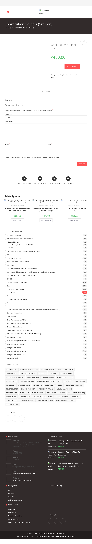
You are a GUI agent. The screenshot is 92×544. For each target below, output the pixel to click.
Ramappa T (24, 393)
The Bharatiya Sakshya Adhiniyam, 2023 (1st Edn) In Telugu (17, 209)
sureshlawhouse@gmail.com (23, 473)
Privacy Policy (13, 519)
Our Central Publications (71, 75)
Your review (9, 121)
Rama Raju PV (37, 393)
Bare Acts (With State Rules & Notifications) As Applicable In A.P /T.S (31, 272)
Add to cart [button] (18, 220)
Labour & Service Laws (15, 313)
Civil (61, 75)
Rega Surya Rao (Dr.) (76, 393)
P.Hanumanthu (12, 389)
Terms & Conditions (15, 516)
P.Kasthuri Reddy (28, 389)
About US (29, 533)
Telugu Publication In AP (15, 344)
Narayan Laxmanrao (74, 385)
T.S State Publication (14, 337)
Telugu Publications (14, 348)
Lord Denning (79, 381)
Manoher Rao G (24, 385)
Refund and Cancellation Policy (19, 522)
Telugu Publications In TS (16, 355)
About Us (11, 509)
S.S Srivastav (25, 397)
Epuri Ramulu (66, 373)
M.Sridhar (10, 385)
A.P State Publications (14, 235)
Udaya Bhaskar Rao (45, 401)
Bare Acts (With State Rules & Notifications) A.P (23, 269)
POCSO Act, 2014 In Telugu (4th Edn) (74, 209)
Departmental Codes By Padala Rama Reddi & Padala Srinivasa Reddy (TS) (34, 310)
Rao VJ (62, 393)
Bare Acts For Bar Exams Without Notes (21, 276)
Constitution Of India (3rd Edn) (24, 28)
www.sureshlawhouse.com (22, 480)
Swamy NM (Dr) (27, 401)
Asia (55, 77)
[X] (43, 3)
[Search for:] (85, 12)
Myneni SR (37, 385)
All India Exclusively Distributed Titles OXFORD (23, 251)
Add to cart (72, 66)
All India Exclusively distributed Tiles (20, 239)
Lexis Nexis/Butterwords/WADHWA (21, 245)
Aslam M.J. (69, 369)
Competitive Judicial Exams (17, 299)
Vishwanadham (12, 405)
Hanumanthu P (33, 377)
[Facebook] (45, 3)
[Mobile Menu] (83, 12)
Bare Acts (10, 265)
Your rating (9, 114)
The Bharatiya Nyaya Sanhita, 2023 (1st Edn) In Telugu (46, 209)
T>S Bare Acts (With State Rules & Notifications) (23, 341)
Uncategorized (12, 358)
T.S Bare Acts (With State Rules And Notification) (24, 334)
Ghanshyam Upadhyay (15, 377)
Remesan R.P (11, 397)
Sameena (37, 397)
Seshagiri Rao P (62, 397)
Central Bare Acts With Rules (17, 282)
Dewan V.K (53, 373)
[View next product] (85, 41)
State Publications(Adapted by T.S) (19, 323)
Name (7, 144)
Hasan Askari (48, 377)
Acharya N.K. (11, 369)
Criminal (10, 303)
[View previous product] (82, 41)
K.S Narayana (11, 381)
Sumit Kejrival (12, 401)
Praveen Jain (11, 393)
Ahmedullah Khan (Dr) (29, 369)
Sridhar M (76, 397)
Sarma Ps (48, 397)
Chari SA (42, 373)
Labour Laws (11, 316)
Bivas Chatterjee (28, 373)
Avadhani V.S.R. (12, 373)
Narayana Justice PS (53, 385)
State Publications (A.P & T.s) (17, 320)
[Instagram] (48, 3)
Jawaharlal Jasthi (65, 377)
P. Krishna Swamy (46, 389)
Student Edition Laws (14, 327)
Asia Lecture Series (14, 258)
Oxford (10, 248)
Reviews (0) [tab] (46, 91)
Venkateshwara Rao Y (65, 401)
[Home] (5, 28)
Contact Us (12, 513)
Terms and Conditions (49, 533)
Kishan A (67, 381)
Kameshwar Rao (27, 381)
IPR (8, 306)
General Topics (13, 242)
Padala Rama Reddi (64, 389)
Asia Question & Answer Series (18, 262)
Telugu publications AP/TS (17, 205)
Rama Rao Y (51, 393)
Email (49, 144)
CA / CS (11, 497)
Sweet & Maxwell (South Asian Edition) (20, 330)
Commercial (11, 296)
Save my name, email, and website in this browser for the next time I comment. (32, 157)
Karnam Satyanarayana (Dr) (48, 381)
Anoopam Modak (47, 369)
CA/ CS (9, 279)
